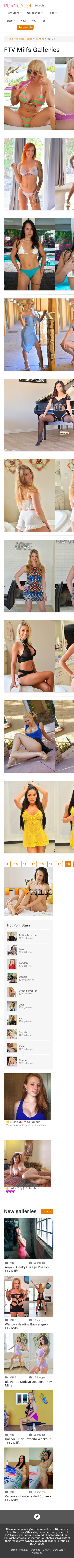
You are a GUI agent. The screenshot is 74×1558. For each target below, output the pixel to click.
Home (10, 39)
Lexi (21, 949)
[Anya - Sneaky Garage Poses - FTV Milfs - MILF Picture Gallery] (28, 1238)
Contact (37, 1552)
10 (16, 864)
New (23, 20)
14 (50, 864)
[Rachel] (12, 1061)
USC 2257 (59, 1549)
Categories (33, 12)
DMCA (46, 1549)
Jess (21, 1004)
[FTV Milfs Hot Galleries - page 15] (7, 864)
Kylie (21, 1046)
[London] (12, 964)
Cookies (35, 1549)
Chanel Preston (28, 990)
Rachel (23, 1060)
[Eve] (12, 1020)
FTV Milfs (39, 39)
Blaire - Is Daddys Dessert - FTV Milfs (28, 1383)
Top (43, 20)
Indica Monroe (28, 935)
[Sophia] (12, 1034)
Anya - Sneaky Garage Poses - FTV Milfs (27, 1269)
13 (42, 864)
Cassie (23, 976)
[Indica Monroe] (12, 936)
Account (24, 27)
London (23, 962)
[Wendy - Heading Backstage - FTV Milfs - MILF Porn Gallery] (28, 1296)
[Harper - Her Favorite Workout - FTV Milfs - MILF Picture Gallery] (28, 1410)
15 (59, 864)
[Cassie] (12, 978)
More (45, 1211)
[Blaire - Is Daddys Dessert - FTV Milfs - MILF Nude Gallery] (28, 1353)
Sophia (23, 1032)
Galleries (19, 39)
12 (33, 864)
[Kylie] (12, 1047)
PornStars (13, 12)
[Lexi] (12, 950)
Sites (10, 20)
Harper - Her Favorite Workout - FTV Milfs (28, 1441)
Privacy (23, 1549)
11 (24, 864)
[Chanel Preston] (12, 992)
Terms (13, 1549)
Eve (21, 1018)
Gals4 (17, 5)
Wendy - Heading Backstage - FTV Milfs (26, 1326)
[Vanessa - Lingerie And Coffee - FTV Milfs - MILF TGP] (28, 1468)
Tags (51, 12)
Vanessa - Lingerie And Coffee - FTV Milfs (28, 1498)
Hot (34, 20)
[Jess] (12, 1006)
